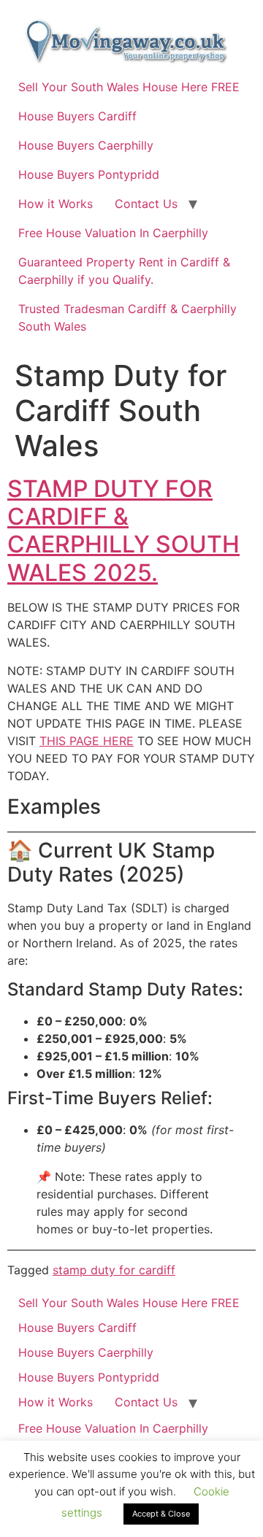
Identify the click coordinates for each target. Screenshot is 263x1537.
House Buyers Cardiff (77, 116)
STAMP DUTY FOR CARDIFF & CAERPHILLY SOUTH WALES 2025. (123, 530)
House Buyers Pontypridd (88, 174)
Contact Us (146, 203)
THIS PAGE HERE (86, 740)
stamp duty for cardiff (114, 1270)
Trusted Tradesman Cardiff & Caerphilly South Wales (127, 317)
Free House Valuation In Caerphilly (113, 233)
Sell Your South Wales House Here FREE (129, 87)
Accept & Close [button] (161, 1514)
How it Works (55, 203)
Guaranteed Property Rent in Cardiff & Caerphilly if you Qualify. (124, 271)
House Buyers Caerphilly (85, 145)
